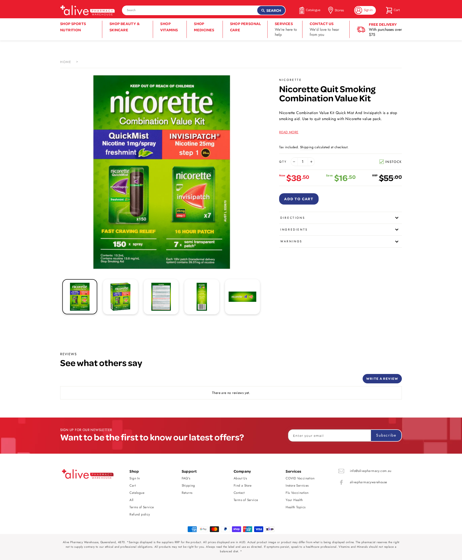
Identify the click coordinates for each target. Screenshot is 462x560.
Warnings (291, 241)
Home (65, 61)
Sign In (134, 478)
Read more (288, 132)
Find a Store (243, 485)
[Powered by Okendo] (81, 380)
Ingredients (294, 229)
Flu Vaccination (297, 492)
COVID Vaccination (300, 478)
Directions (292, 218)
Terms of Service (141, 507)
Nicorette (290, 80)
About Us (240, 478)
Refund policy (139, 514)
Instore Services (297, 485)
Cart (132, 485)
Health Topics (295, 507)
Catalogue (136, 492)
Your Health (294, 499)
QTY (283, 162)
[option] (161, 172)
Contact (239, 492)
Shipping (307, 147)
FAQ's (186, 478)
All (131, 499)
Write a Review (382, 378)
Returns (187, 492)
